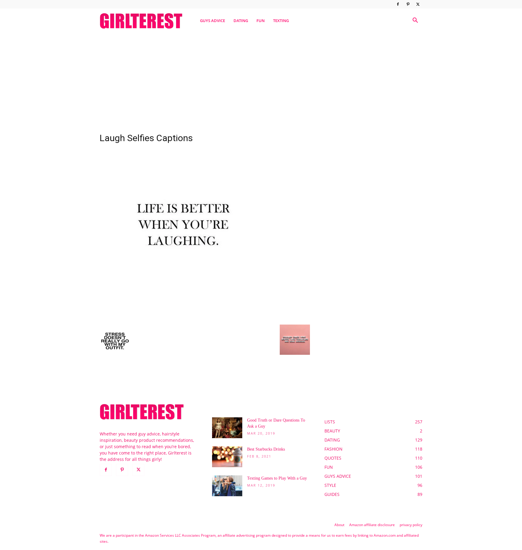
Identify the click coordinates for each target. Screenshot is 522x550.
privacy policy (411, 524)
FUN (260, 20)
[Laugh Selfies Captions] (185, 318)
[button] (415, 21)
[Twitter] (417, 4)
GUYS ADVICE (212, 20)
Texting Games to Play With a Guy (277, 478)
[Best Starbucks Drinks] (227, 456)
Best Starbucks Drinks (266, 449)
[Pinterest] (407, 4)
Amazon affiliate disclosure (372, 524)
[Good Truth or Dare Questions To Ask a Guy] (227, 427)
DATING (241, 20)
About (339, 524)
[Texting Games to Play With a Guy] (227, 485)
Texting (281, 20)
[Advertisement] (261, 79)
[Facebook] (397, 4)
